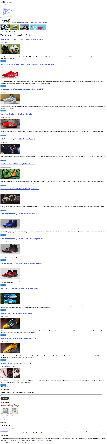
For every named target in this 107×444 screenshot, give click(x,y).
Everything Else (7, 366)
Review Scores (6, 12)
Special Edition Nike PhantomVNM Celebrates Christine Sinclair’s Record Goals (27, 64)
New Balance (7, 117)
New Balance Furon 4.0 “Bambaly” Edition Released (17, 164)
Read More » (3, 61)
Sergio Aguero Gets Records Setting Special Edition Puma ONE (21, 89)
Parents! (5, 11)
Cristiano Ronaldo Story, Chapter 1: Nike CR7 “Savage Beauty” (21, 238)
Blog (4, 5)
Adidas (2, 316)
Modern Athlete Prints (7, 10)
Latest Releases (6, 9)
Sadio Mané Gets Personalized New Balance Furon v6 (18, 114)
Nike (5, 42)
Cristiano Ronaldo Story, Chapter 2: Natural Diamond (18, 213)
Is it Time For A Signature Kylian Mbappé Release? (17, 139)
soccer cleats (12, 432)
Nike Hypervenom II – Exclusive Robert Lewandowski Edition (21, 263)
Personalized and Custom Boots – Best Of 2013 (16, 363)
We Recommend (6, 14)
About (4, 4)
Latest (1, 42)
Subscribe (4, 398)
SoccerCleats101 (7, 13)
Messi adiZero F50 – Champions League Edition (16, 313)
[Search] (0, 17)
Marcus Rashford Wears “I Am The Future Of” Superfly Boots (21, 39)
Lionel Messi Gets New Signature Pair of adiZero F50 (18, 338)
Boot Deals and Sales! (8, 7)
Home (4, 8)
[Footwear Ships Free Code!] (23, 29)
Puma (5, 92)
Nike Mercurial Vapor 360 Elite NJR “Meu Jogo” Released (19, 189)
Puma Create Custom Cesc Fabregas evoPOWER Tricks (19, 288)
